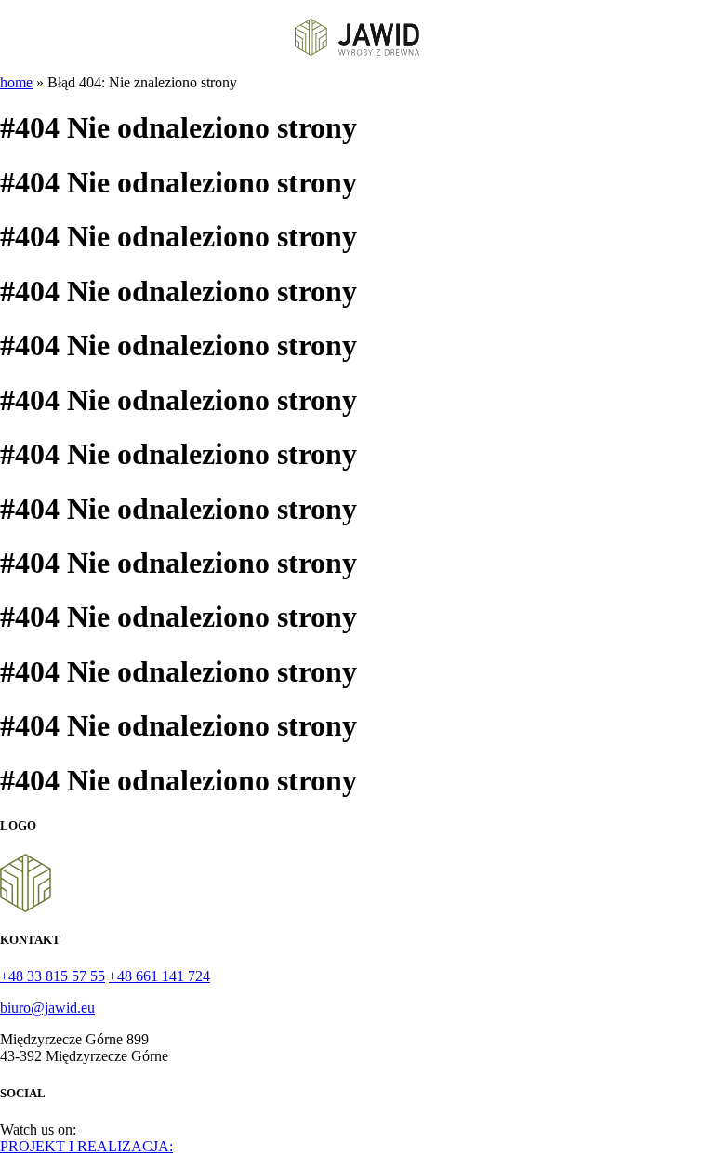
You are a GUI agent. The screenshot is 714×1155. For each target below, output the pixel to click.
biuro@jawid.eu (47, 1008)
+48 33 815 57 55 (52, 976)
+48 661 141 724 (159, 976)
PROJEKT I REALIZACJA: (86, 1146)
